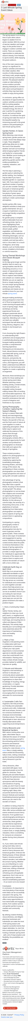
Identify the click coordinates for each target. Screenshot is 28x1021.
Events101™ (4, 5)
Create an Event (12, 5)
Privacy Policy (19, 1015)
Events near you (7, 1017)
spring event (12, 293)
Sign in (18, 5)
